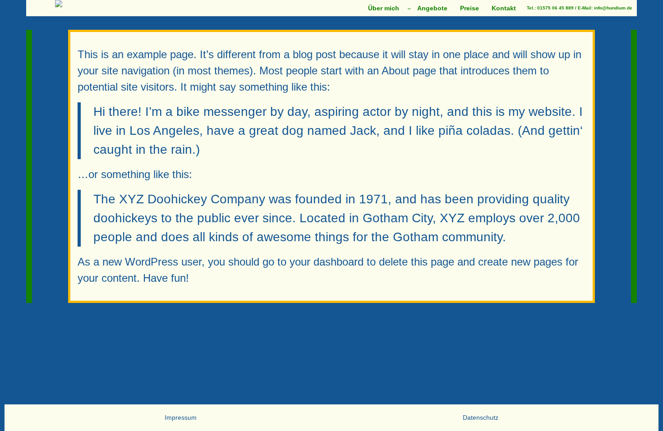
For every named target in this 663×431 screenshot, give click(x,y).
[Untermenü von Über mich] (409, 8)
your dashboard (327, 262)
